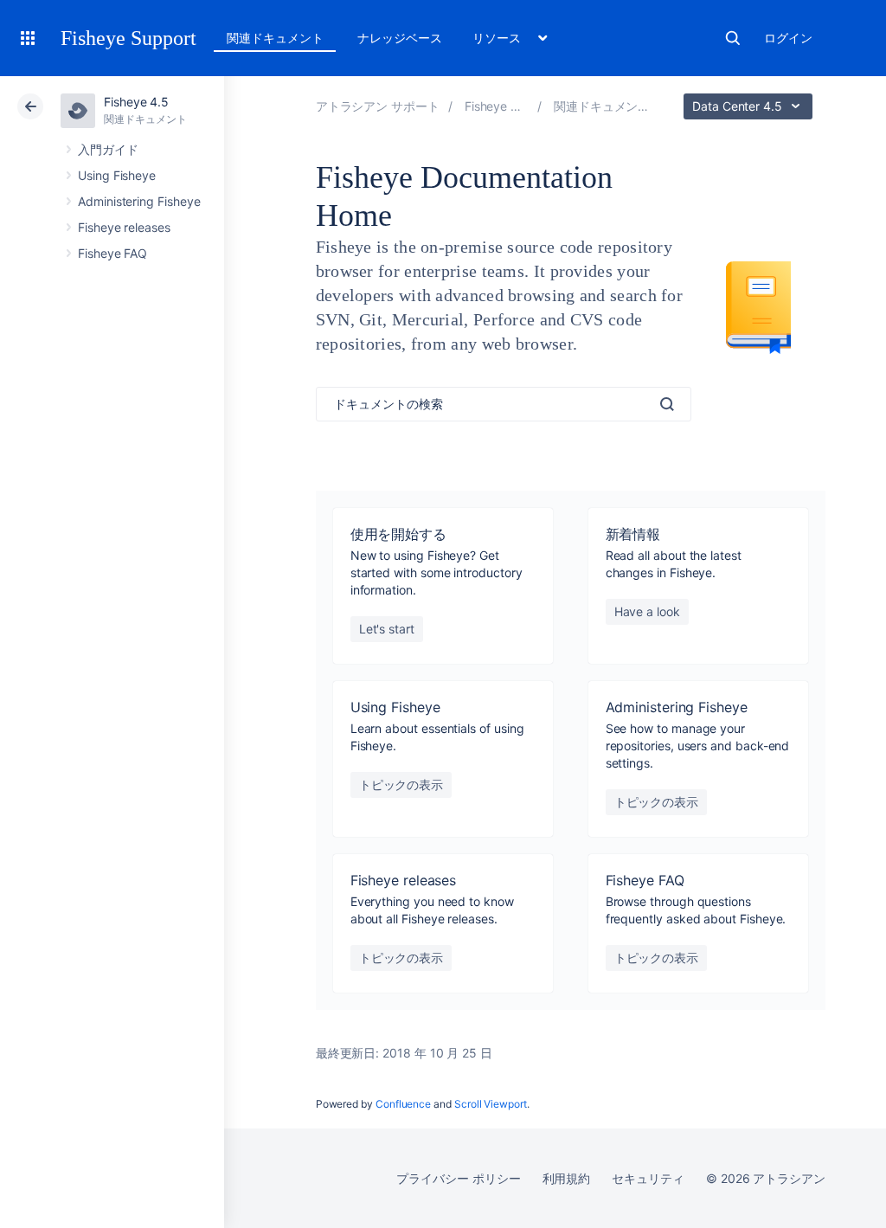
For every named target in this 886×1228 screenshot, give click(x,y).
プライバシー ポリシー (458, 1178)
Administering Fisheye (139, 201)
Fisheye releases (124, 227)
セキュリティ (648, 1178)
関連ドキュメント (275, 37)
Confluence (403, 1103)
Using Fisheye (117, 175)
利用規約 (567, 1178)
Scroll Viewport (490, 1103)
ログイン (788, 37)
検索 (733, 38)
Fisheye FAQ (112, 253)
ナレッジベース (399, 37)
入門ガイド (108, 149)
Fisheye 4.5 (136, 101)
